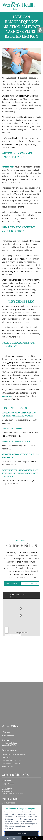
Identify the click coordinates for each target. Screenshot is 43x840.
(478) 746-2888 (8, 735)
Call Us (12, 838)
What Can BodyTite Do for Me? (17, 441)
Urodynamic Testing (12, 428)
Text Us (33, 838)
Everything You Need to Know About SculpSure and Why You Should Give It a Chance (20, 473)
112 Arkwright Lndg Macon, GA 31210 (9, 744)
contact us (6, 396)
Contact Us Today (30, 583)
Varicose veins (8, 167)
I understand (21, 833)
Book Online (13, 583)
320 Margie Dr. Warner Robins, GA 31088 (12, 792)
